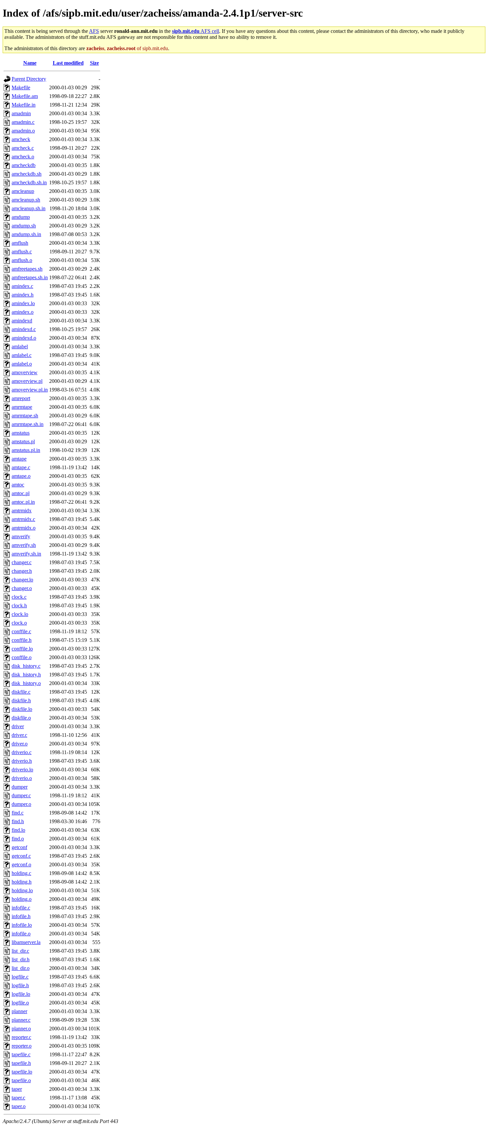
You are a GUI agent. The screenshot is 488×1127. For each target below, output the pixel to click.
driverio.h (22, 761)
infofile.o (21, 933)
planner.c (21, 1020)
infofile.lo (22, 925)
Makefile (21, 87)
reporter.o (22, 1046)
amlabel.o (22, 364)
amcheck (21, 139)
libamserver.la (26, 942)
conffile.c (21, 631)
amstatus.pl (23, 441)
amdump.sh (24, 225)
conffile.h (22, 640)
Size (94, 63)
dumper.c (21, 795)
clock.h (19, 605)
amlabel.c (22, 355)
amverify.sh (24, 545)
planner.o (21, 1028)
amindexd (22, 320)
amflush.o (22, 260)
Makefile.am (25, 96)
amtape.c (21, 467)
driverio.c (22, 752)
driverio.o (22, 778)
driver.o (20, 743)
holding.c (21, 873)
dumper (20, 787)
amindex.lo (23, 303)
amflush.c (22, 251)
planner (19, 1011)
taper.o (19, 1106)
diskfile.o (21, 718)
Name (30, 63)
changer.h (22, 571)
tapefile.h (21, 1063)
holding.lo (22, 890)
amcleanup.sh (26, 200)
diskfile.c (21, 692)
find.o (18, 838)
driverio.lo (22, 769)
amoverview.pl (27, 381)
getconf (19, 847)
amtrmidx (22, 510)
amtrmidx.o (24, 528)
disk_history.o (26, 683)
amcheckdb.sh (26, 174)
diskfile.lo (22, 709)
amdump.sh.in (26, 234)
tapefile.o (21, 1080)
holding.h (22, 882)
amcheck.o (23, 156)
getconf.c (21, 856)
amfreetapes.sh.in (30, 277)
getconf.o (21, 864)
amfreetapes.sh (27, 269)
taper (17, 1089)
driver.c (19, 735)
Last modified (68, 63)
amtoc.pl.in (23, 502)
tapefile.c (21, 1054)
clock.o (19, 623)
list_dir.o (21, 968)
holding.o (22, 899)
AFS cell (195, 31)
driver (18, 726)
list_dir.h (21, 959)
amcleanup (23, 191)
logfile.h (20, 985)
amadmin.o (23, 130)
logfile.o (20, 1002)
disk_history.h (26, 674)
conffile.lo (22, 648)
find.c (18, 813)
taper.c (18, 1097)
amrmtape (22, 407)
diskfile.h (21, 700)
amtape (19, 459)
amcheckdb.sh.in (29, 182)
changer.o (22, 588)
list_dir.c (20, 951)
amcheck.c (23, 148)
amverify (21, 536)
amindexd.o (24, 338)
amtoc (18, 484)
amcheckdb (24, 165)
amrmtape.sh (25, 415)
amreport (21, 398)
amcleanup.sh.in (28, 208)
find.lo (18, 830)
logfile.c (20, 977)
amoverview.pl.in (30, 389)
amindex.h (23, 295)
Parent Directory (29, 79)
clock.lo (20, 614)
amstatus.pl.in (26, 450)
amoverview (25, 372)
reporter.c (21, 1037)
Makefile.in (24, 105)
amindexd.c (24, 329)
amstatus (21, 433)
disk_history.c (26, 666)
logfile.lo (21, 994)
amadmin (21, 113)
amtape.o (21, 476)
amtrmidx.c (23, 519)
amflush (20, 243)
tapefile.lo (22, 1072)
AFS (94, 31)
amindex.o (23, 312)
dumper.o (21, 804)
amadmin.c (23, 122)
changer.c (22, 562)
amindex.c (22, 286)
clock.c (19, 597)
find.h (18, 821)
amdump (21, 217)
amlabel (20, 346)
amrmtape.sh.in (27, 424)
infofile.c (21, 907)
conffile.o (22, 657)
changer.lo (22, 579)
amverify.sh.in (26, 554)
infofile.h (21, 916)
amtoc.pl (21, 493)
